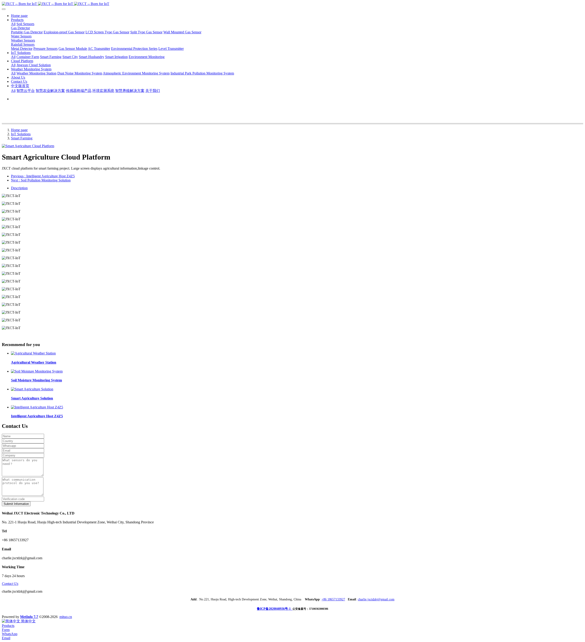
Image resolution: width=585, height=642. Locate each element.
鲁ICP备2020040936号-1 (274, 608)
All (13, 24)
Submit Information (16, 504)
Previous (43, 176)
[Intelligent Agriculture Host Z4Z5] (37, 407)
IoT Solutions (21, 134)
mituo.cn (65, 617)
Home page (19, 16)
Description (19, 188)
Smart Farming (21, 138)
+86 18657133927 (333, 599)
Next (41, 180)
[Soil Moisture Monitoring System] (37, 371)
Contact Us (10, 584)
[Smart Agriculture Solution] (32, 389)
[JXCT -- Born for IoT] (292, 4)
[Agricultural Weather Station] (33, 353)
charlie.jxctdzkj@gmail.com (376, 599)
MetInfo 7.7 (29, 617)
